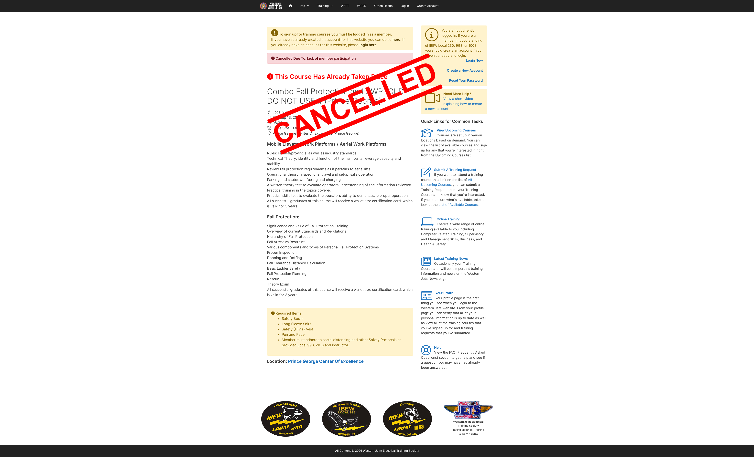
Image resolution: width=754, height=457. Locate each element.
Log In (405, 6)
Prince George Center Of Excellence (326, 361)
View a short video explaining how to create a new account (453, 104)
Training (323, 6)
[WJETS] (271, 6)
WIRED (361, 6)
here (396, 39)
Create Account (427, 6)
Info (302, 6)
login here (368, 45)
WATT (345, 6)
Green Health (383, 6)
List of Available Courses (458, 205)
